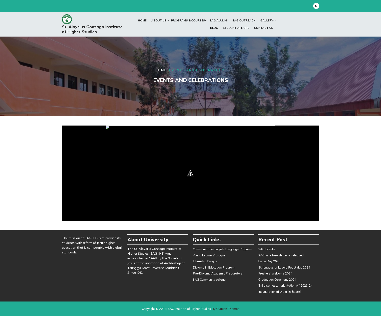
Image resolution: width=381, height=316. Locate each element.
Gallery (266, 20)
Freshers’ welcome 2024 (275, 273)
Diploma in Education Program (214, 267)
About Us (158, 20)
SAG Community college (209, 279)
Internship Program (206, 261)
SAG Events (266, 249)
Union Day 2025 (269, 261)
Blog (214, 28)
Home (142, 20)
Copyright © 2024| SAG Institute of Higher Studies (190, 309)
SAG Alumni (219, 20)
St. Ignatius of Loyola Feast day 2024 (284, 267)
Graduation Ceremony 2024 (277, 279)
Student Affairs (236, 28)
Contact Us (263, 28)
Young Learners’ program (210, 255)
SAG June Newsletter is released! (281, 255)
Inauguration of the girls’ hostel (279, 292)
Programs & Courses (188, 20)
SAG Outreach (244, 20)
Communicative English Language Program (222, 249)
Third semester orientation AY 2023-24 (285, 285)
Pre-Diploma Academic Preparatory (217, 273)
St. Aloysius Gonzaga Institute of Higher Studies (92, 29)
